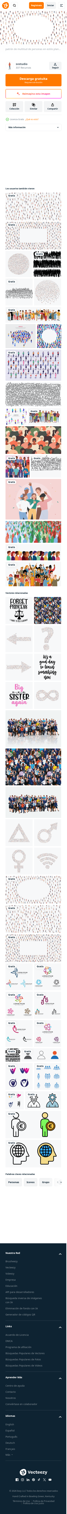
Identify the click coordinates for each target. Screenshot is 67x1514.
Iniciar (50, 5)
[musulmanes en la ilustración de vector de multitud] (20, 588)
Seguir (55, 67)
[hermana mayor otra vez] (19, 902)
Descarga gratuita (33, 80)
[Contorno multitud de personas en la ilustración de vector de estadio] (32, 474)
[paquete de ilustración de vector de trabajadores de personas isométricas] (32, 445)
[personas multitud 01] (19, 760)
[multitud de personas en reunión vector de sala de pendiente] (19, 318)
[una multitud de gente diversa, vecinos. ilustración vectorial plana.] (22, 514)
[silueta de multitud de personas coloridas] (32, 654)
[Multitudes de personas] (19, 290)
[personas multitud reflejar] (32, 963)
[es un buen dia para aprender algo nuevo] (19, 873)
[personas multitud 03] (32, 1037)
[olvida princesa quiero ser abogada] (19, 732)
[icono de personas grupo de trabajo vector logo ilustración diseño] (19, 1453)
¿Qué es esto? (31, 119)
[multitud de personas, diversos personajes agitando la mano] (32, 369)
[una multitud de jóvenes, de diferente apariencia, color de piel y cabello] (32, 674)
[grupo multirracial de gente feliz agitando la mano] (32, 695)
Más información (17, 126)
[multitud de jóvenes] (17, 564)
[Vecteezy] (5, 5)
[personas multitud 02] (32, 1002)
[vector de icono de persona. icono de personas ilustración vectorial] (25, 1431)
